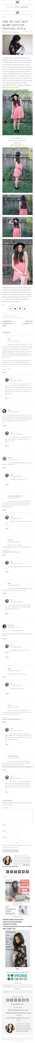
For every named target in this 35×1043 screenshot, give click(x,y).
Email (4, 831)
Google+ (26, 1039)
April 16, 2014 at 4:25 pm (16, 380)
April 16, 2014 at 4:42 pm (16, 685)
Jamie (9, 668)
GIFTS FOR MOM (14, 1010)
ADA (9, 339)
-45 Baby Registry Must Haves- (13, 919)
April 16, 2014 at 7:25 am (14, 497)
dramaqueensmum (13, 756)
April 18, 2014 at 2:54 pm (16, 730)
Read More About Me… (22, 1031)
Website (4, 837)
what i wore (20, 317)
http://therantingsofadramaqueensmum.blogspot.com (17, 767)
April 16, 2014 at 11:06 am (14, 670)
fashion (16, 316)
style (16, 317)
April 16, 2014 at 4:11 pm (14, 758)
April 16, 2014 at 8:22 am (14, 541)
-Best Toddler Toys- (9, 928)
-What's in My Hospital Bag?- (12, 922)
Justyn (9, 410)
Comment (5, 807)
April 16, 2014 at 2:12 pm (14, 707)
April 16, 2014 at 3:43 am (14, 341)
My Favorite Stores (17, 1004)
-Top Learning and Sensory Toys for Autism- (17, 926)
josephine (10, 540)
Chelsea (10, 457)
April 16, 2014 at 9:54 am (14, 585)
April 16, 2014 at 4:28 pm (16, 601)
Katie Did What (17, 7)
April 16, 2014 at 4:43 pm (16, 778)
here (18, 32)
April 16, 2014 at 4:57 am (14, 411)
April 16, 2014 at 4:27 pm (16, 518)
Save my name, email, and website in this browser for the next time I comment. (16, 846)
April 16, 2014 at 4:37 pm (16, 647)
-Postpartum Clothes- (9, 924)
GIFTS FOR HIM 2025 (14, 1018)
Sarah (9, 705)
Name (4, 825)
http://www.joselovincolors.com (11, 552)
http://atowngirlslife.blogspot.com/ (12, 719)
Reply (4, 372)
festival (13, 317)
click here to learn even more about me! (16, 865)
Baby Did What (11, 316)
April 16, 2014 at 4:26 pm (16, 434)
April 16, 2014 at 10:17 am (14, 627)
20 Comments (26, 31)
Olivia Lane (11, 625)
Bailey (9, 583)
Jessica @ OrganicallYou (15, 496)
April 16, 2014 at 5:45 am (14, 459)
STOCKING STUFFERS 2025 (14, 1013)
